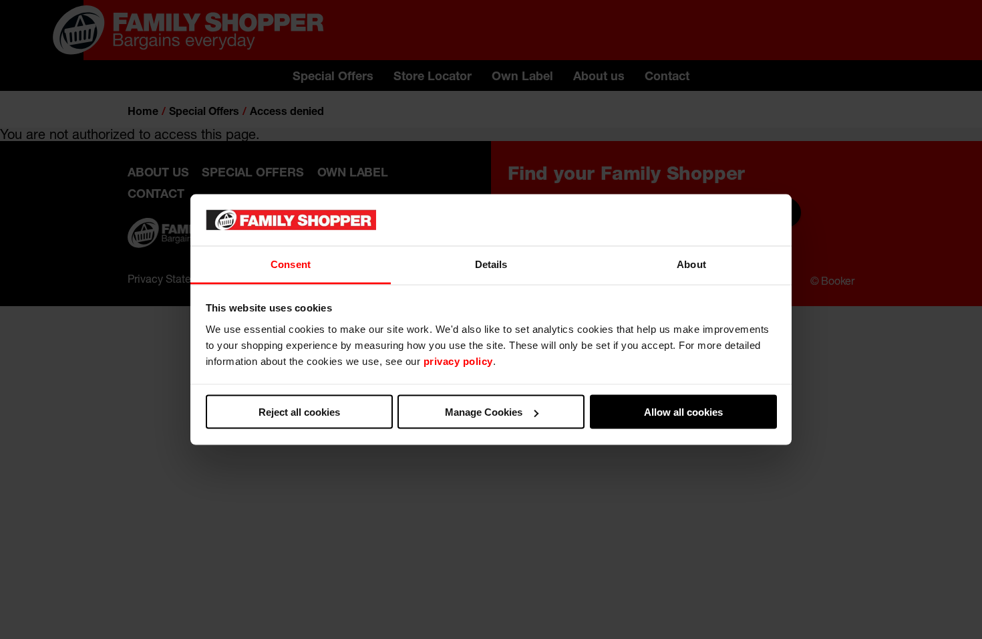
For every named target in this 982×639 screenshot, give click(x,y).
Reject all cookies (299, 412)
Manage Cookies (483, 412)
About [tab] (691, 263)
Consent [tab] (291, 263)
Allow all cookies (683, 412)
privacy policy (458, 360)
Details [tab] (491, 263)
